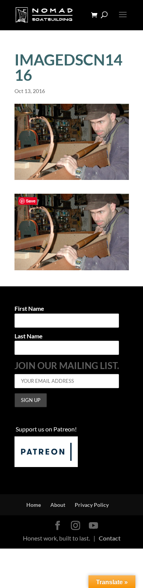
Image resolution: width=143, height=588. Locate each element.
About (57, 504)
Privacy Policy (92, 504)
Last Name (28, 336)
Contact (110, 538)
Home (33, 504)
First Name (29, 308)
